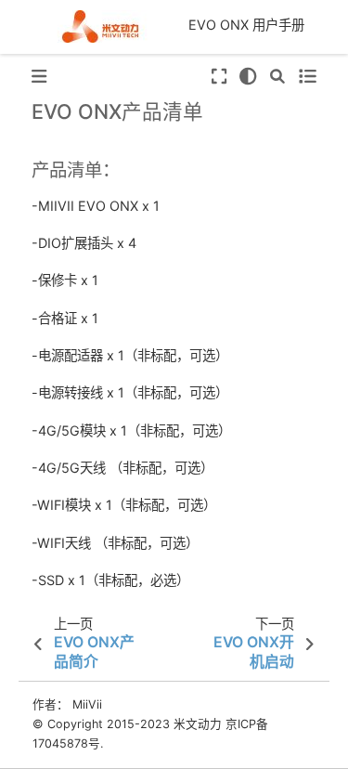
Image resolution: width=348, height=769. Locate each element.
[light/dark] (248, 77)
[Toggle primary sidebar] (39, 77)
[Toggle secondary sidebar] (306, 77)
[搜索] (277, 77)
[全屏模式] (218, 77)
